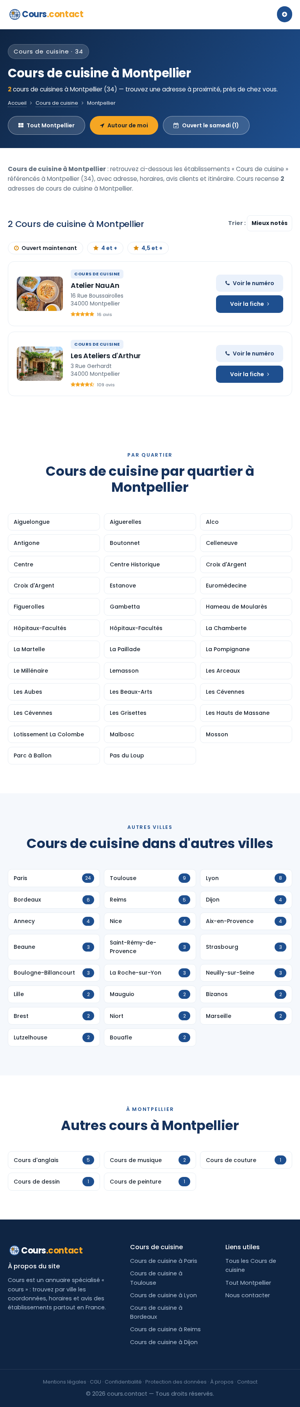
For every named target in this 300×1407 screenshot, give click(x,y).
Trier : (237, 223)
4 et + (109, 248)
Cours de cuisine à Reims (165, 1329)
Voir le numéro (253, 283)
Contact (247, 1382)
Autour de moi (127, 125)
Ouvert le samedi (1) (210, 125)
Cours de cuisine (57, 103)
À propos (222, 1382)
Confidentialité (123, 1382)
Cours (52, 14)
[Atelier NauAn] (40, 294)
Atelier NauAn (95, 285)
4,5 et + (151, 248)
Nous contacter (247, 1295)
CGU (95, 1382)
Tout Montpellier (51, 125)
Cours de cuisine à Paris (163, 1261)
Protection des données (176, 1382)
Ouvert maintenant (49, 248)
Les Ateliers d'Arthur (106, 356)
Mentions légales (64, 1382)
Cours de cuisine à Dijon (164, 1342)
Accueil (17, 103)
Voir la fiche (247, 304)
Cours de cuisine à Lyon (163, 1295)
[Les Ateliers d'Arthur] (40, 363)
